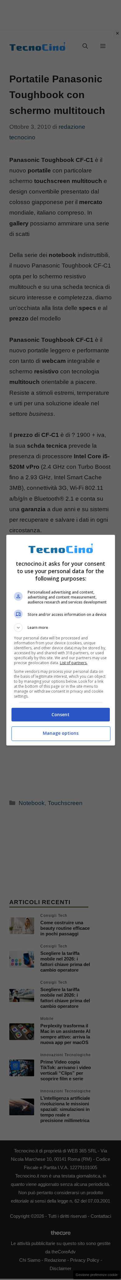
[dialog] (60, 640)
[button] (60, 627)
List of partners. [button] (73, 662)
